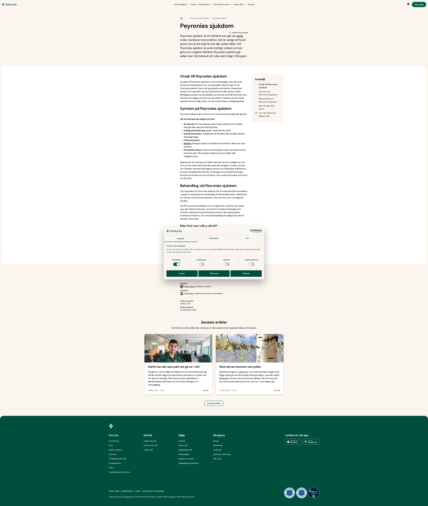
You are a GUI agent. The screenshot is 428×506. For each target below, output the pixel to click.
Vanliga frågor (183, 450)
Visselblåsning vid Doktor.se (119, 472)
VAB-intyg (217, 459)
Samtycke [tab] (180, 238)
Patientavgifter (184, 454)
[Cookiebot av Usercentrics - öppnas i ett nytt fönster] (252, 231)
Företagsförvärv (115, 463)
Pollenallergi (217, 445)
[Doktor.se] (9, 4)
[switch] (201, 264)
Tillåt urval (214, 273)
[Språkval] (409, 4)
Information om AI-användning (153, 491)
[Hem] (181, 18)
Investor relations (115, 450)
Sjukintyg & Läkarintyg (221, 454)
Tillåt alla (246, 273)
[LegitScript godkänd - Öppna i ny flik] (313, 493)
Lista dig (181, 441)
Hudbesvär (217, 450)
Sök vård (419, 4)
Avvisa (182, 273)
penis (239, 36)
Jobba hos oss (149, 445)
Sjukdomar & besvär (186, 459)
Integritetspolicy (127, 491)
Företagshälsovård (116, 459)
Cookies (137, 491)
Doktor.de (112, 454)
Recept (216, 441)
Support (181, 445)
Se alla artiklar (214, 403)
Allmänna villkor (114, 491)
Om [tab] (247, 238)
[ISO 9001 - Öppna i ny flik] (289, 492)
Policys (111, 467)
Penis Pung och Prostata (199, 18)
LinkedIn (147, 450)
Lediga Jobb (148, 441)
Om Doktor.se (114, 441)
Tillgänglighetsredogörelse (188, 463)
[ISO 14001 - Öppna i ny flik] (301, 492)
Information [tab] (214, 238)
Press (111, 445)
